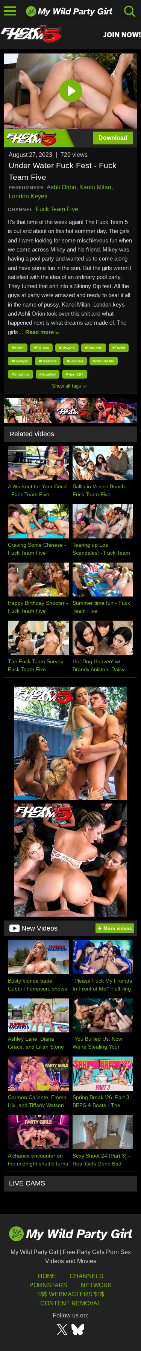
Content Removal (70, 1303)
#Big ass (41, 348)
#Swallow (47, 374)
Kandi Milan (95, 187)
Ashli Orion (61, 187)
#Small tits (20, 374)
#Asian (18, 348)
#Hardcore (48, 361)
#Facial (118, 348)
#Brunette (93, 348)
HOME (47, 1276)
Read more (39, 332)
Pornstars (48, 1285)
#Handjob (20, 361)
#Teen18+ (74, 374)
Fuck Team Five (57, 209)
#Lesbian (75, 361)
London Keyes (28, 196)
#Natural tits (103, 361)
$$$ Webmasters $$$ (70, 1294)
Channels (86, 1276)
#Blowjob (67, 348)
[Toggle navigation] (10, 11)
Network (96, 1285)
